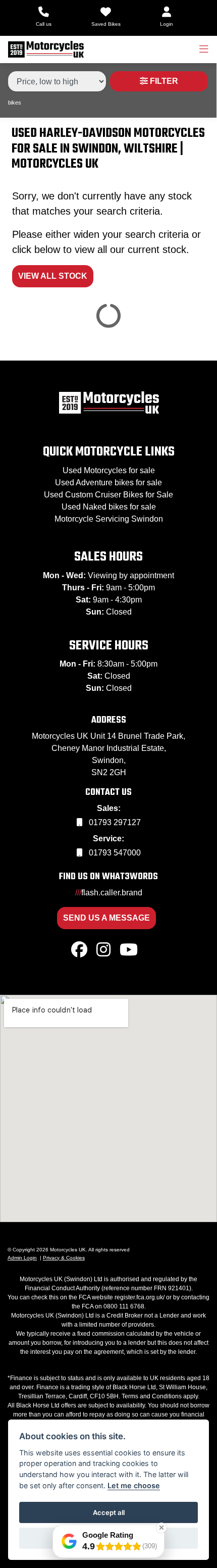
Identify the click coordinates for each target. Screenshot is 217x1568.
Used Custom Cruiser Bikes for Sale (108, 494)
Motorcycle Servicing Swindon (109, 519)
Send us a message (106, 918)
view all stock (52, 276)
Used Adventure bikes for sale (108, 482)
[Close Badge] (161, 1528)
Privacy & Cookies (64, 1257)
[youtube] (128, 950)
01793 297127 (114, 822)
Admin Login (22, 1257)
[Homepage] (46, 49)
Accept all (109, 1512)
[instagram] (103, 950)
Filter (163, 81)
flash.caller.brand (108, 892)
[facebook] (79, 950)
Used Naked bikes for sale (109, 506)
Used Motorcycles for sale (109, 470)
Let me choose (133, 1485)
